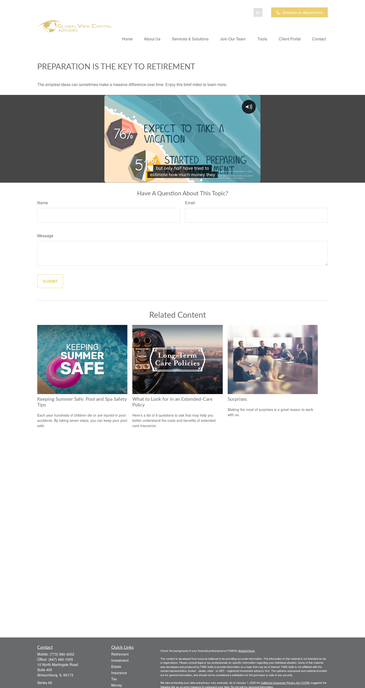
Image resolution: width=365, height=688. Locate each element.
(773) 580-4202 (62, 654)
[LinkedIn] (258, 12)
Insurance (119, 672)
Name (42, 202)
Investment (120, 660)
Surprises (237, 399)
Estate (116, 666)
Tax (114, 678)
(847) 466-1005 (60, 659)
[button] (127, 38)
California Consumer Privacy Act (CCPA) (285, 683)
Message (45, 235)
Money (116, 685)
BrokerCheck (247, 651)
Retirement (120, 654)
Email (190, 202)
